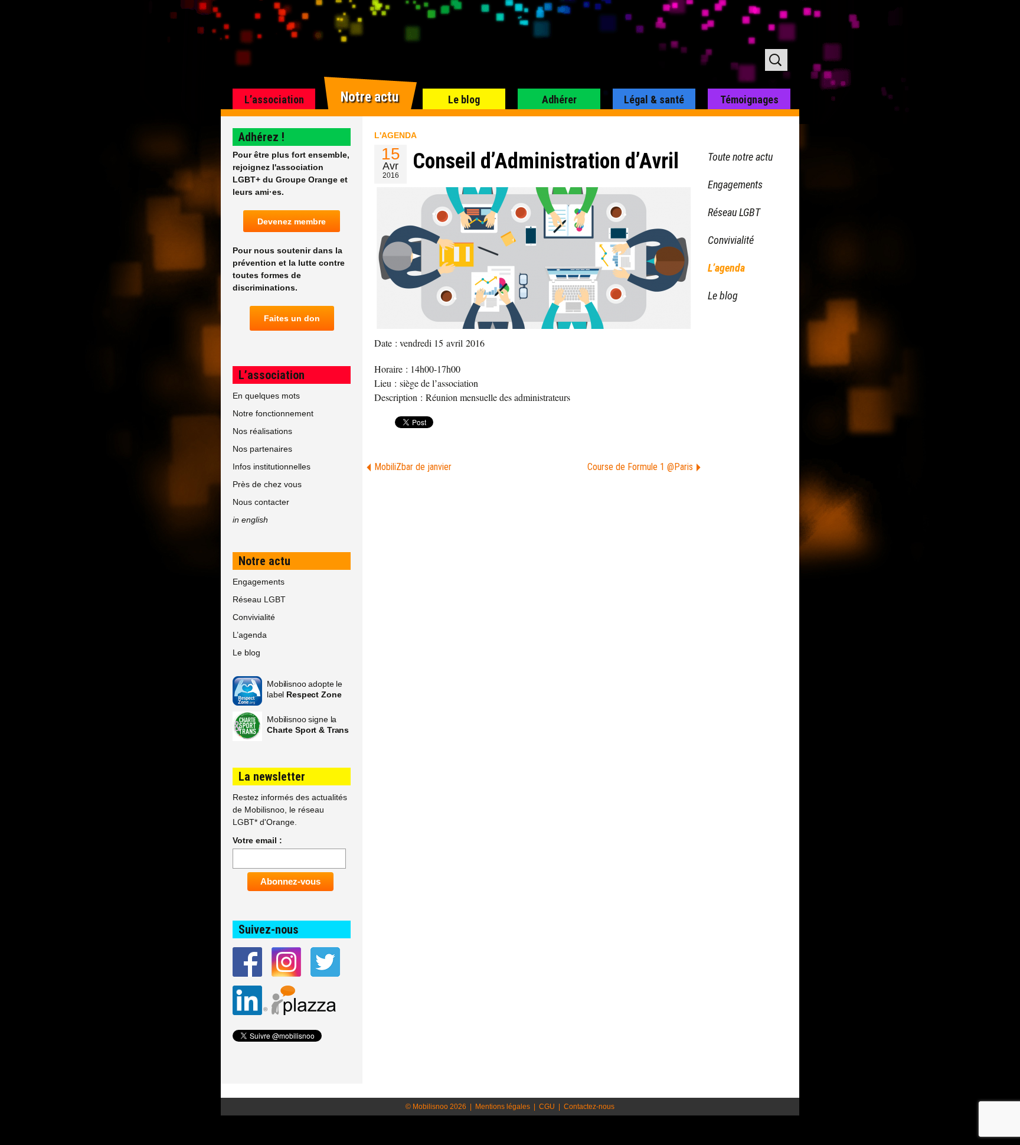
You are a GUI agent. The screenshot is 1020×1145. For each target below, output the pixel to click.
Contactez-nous (589, 1106)
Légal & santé (654, 99)
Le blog (464, 99)
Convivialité (254, 617)
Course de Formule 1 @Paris (640, 466)
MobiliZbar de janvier (413, 466)
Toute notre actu (740, 157)
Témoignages (749, 99)
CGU (547, 1106)
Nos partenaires (262, 449)
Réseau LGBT (259, 599)
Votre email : (257, 840)
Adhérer (559, 99)
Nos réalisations (262, 431)
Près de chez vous (267, 484)
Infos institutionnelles (271, 466)
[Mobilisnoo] (372, 44)
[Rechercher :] (776, 60)
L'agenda (395, 135)
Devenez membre (291, 221)
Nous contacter (261, 502)
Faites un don (292, 318)
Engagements (259, 581)
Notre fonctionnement (273, 413)
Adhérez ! (261, 137)
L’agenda (250, 635)
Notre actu (369, 97)
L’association (274, 99)
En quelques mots (266, 395)
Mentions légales (502, 1106)
